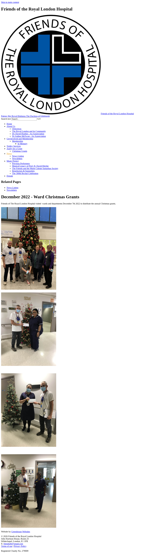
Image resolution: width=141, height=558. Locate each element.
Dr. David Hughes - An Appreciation (28, 134)
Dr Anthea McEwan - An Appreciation (29, 136)
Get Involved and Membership (20, 139)
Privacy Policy (20, 546)
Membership (17, 141)
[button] (42, 118)
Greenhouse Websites (20, 531)
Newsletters (17, 158)
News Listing (18, 156)
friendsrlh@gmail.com (13, 544)
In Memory (22, 143)
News (9, 153)
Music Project (13, 161)
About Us (11, 126)
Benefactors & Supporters (23, 171)
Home (9, 124)
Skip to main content (10, 2)
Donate (10, 176)
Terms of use (6, 546)
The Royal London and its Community (29, 131)
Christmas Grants (19, 151)
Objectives (16, 129)
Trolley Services (14, 146)
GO (39, 119)
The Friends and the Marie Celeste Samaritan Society (35, 168)
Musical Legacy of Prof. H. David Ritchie (30, 166)
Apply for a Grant (14, 148)
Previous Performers (21, 163)
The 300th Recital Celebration (25, 173)
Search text (6, 119)
